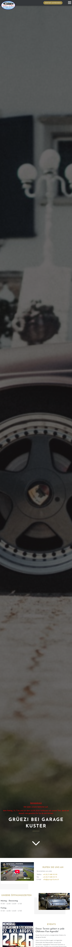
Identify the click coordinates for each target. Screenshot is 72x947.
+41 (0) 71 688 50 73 (49, 877)
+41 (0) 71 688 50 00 (50, 874)
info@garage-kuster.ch (51, 879)
